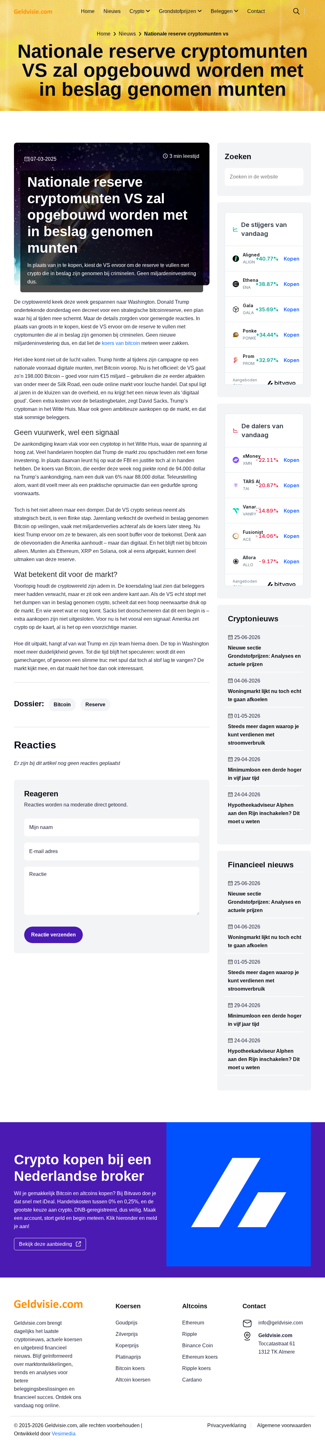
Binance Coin (197, 1345)
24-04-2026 (246, 794)
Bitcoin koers (130, 1368)
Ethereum (193, 1322)
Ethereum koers (200, 1357)
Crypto (137, 11)
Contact (256, 11)
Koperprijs (127, 1345)
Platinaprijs (128, 1357)
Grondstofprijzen (178, 11)
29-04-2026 (246, 759)
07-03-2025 (42, 159)
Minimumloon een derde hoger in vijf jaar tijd (265, 774)
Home (88, 11)
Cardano (192, 1379)
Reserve (95, 704)
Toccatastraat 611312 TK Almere (276, 1344)
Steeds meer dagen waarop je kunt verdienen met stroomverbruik (263, 735)
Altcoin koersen (133, 1379)
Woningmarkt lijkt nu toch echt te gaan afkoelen (264, 695)
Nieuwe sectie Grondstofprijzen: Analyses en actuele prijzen (264, 656)
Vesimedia (64, 1433)
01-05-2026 (246, 716)
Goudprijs (126, 1322)
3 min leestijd (183, 156)
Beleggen (222, 11)
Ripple (189, 1334)
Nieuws (112, 11)
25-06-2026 (246, 637)
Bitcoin (62, 704)
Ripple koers (196, 1368)
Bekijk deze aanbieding (47, 1244)
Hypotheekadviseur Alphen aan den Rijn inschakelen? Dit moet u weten (264, 813)
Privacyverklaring (226, 1425)
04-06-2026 (246, 680)
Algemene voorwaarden (284, 1425)
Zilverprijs (127, 1334)
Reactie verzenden (53, 934)
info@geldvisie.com (280, 1322)
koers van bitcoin (121, 343)
